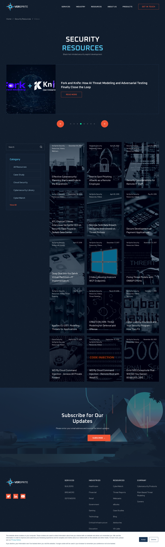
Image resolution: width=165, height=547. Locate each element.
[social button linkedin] (15, 496)
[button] (60, 123)
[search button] (41, 147)
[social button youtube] (23, 496)
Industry (80, 7)
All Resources (20, 166)
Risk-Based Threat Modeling (145, 494)
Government (94, 504)
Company (141, 480)
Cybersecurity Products (147, 486)
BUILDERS (69, 486)
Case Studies (118, 510)
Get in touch (148, 7)
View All (13, 205)
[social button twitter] (8, 496)
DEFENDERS (70, 498)
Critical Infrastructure (98, 522)
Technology (93, 516)
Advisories (117, 522)
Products (127, 7)
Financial (93, 492)
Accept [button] (143, 539)
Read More (71, 95)
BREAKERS (69, 492)
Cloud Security (21, 182)
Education (93, 528)
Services (66, 7)
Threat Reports (119, 492)
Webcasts (117, 498)
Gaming (92, 510)
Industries (94, 480)
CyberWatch (19, 197)
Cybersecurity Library (24, 190)
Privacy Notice (16, 540)
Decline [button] (153, 539)
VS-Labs (116, 528)
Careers (140, 501)
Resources (96, 7)
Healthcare (93, 486)
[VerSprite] (17, 7)
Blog (115, 516)
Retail (91, 498)
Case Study (19, 174)
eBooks (116, 504)
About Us (112, 7)
